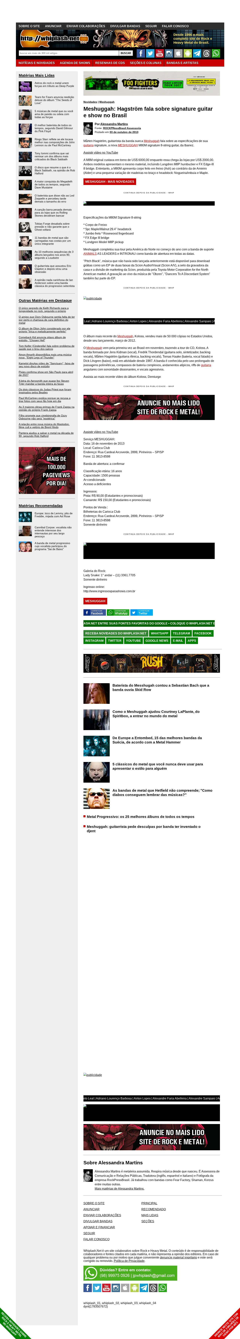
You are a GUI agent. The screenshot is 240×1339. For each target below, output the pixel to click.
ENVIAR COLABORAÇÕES (86, 26)
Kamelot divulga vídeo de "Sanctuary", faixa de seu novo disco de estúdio (46, 365)
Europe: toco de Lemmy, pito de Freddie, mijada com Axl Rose (54, 515)
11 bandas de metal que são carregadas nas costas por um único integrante (53, 240)
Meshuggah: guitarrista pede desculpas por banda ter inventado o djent (144, 829)
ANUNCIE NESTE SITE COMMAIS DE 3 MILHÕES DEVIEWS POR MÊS (226, 1325)
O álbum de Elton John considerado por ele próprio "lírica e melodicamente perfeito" (44, 330)
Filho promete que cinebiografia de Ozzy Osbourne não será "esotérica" (43, 417)
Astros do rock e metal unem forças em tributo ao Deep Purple (54, 84)
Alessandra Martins (114, 124)
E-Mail (178, 640)
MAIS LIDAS (149, 1215)
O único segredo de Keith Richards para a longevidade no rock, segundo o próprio (44, 310)
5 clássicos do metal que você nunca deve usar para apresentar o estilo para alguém (157, 766)
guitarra (88, 145)
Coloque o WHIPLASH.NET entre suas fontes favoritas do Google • (175, 623)
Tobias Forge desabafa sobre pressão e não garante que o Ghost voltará (52, 226)
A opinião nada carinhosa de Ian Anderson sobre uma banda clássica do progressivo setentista (55, 282)
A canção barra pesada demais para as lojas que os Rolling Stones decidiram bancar (53, 212)
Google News (157, 640)
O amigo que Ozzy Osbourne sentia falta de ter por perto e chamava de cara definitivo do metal (47, 319)
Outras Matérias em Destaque (45, 300)
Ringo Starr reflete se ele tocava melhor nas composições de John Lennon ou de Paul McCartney (55, 142)
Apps (192, 640)
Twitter (115, 640)
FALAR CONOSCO (175, 26)
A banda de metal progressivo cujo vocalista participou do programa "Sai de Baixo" (52, 546)
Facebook (203, 633)
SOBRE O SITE (29, 26)
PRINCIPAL (149, 1203)
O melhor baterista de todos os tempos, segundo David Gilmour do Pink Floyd (54, 128)
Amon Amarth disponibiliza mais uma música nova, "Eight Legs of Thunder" (45, 356)
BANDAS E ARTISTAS (182, 63)
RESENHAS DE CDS (110, 63)
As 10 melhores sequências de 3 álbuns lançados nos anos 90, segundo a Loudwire (54, 254)
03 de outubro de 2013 (124, 132)
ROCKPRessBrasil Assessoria (122, 128)
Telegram (181, 633)
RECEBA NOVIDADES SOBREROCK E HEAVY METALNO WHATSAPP (14, 1325)
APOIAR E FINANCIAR (99, 1227)
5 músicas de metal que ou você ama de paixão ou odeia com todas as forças (54, 114)
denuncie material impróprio (178, 1257)
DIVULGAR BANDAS (125, 26)
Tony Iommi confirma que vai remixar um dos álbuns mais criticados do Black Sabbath (52, 156)
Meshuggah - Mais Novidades (109, 181)
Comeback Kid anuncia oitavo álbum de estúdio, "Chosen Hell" (42, 339)
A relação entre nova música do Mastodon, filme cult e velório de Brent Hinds (44, 426)
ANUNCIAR (53, 26)
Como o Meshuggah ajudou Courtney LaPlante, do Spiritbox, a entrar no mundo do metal (156, 714)
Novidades (90, 101)
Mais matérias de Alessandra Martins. (119, 1188)
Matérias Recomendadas (41, 506)
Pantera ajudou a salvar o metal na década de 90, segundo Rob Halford (46, 434)
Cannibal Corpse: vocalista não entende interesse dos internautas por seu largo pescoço (53, 532)
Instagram (94, 640)
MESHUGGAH (128, 145)
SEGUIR (151, 26)
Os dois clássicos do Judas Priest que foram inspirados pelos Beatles (45, 391)
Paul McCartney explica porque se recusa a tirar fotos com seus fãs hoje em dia (44, 400)
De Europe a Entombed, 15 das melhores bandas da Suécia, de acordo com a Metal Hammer (157, 740)
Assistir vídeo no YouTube (100, 152)
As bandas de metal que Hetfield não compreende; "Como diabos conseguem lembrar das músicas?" (162, 792)
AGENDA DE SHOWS (75, 63)
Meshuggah (107, 101)
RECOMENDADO (153, 1209)
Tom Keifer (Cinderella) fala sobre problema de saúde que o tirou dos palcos (46, 347)
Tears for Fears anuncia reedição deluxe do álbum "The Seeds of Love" (54, 99)
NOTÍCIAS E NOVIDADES (37, 63)
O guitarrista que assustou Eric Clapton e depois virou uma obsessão (53, 268)
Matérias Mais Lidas (37, 75)
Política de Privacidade (129, 1260)
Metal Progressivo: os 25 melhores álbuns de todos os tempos (140, 817)
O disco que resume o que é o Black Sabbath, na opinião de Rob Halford (55, 170)
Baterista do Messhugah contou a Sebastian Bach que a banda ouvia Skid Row (160, 687)
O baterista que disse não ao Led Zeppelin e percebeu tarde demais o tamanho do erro (54, 198)
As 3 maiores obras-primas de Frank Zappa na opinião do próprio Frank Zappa (46, 408)
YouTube (133, 640)
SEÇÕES (145, 63)
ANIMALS (90, 253)
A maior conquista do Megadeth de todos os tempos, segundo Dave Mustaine (53, 184)
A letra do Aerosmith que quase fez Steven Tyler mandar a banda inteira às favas (44, 382)
